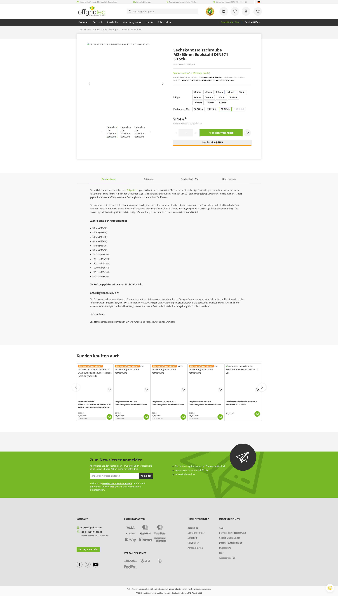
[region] (125, 90)
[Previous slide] (76, 387)
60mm (230, 92)
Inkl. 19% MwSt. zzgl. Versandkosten (187, 123)
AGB (112, 486)
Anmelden (146, 475)
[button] (212, 144)
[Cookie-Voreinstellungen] (330, 588)
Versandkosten (195, 547)
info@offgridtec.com (91, 527)
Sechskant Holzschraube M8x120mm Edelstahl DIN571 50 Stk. (241, 403)
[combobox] (164, 11)
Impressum (225, 547)
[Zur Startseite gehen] (91, 11)
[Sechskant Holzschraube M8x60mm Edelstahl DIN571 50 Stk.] (126, 84)
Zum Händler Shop (230, 22)
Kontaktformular (196, 532)
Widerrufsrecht (227, 557)
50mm (219, 92)
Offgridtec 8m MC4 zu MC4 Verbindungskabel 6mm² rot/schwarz (205, 403)
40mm (208, 92)
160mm (198, 102)
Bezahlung (192, 527)
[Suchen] (130, 11)
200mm (222, 102)
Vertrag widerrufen (88, 549)
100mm (209, 97)
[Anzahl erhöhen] (196, 132)
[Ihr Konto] (246, 11)
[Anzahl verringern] (176, 132)
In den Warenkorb (223, 132)
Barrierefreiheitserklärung (232, 532)
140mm (234, 97)
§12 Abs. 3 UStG (195, 593)
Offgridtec (132, 190)
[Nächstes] (163, 84)
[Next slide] (262, 387)
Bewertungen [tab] (229, 179)
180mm (210, 102)
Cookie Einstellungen (229, 537)
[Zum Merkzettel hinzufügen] (247, 132)
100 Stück (240, 109)
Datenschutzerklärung (230, 542)
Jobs (221, 552)
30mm (197, 92)
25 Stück (211, 109)
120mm (221, 97)
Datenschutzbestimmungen (117, 483)
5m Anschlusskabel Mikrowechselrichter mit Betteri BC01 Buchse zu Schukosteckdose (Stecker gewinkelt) (94, 404)
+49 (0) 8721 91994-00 (91, 532)
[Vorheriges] (89, 84)
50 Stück (225, 109)
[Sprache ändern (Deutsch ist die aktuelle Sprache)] (258, 2)
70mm (242, 92)
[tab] (108, 179)
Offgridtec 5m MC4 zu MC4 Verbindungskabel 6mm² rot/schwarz (131, 403)
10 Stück (198, 109)
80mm (197, 97)
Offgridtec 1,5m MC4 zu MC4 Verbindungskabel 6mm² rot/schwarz (168, 403)
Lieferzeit (192, 537)
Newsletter (193, 542)
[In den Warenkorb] (109, 417)
